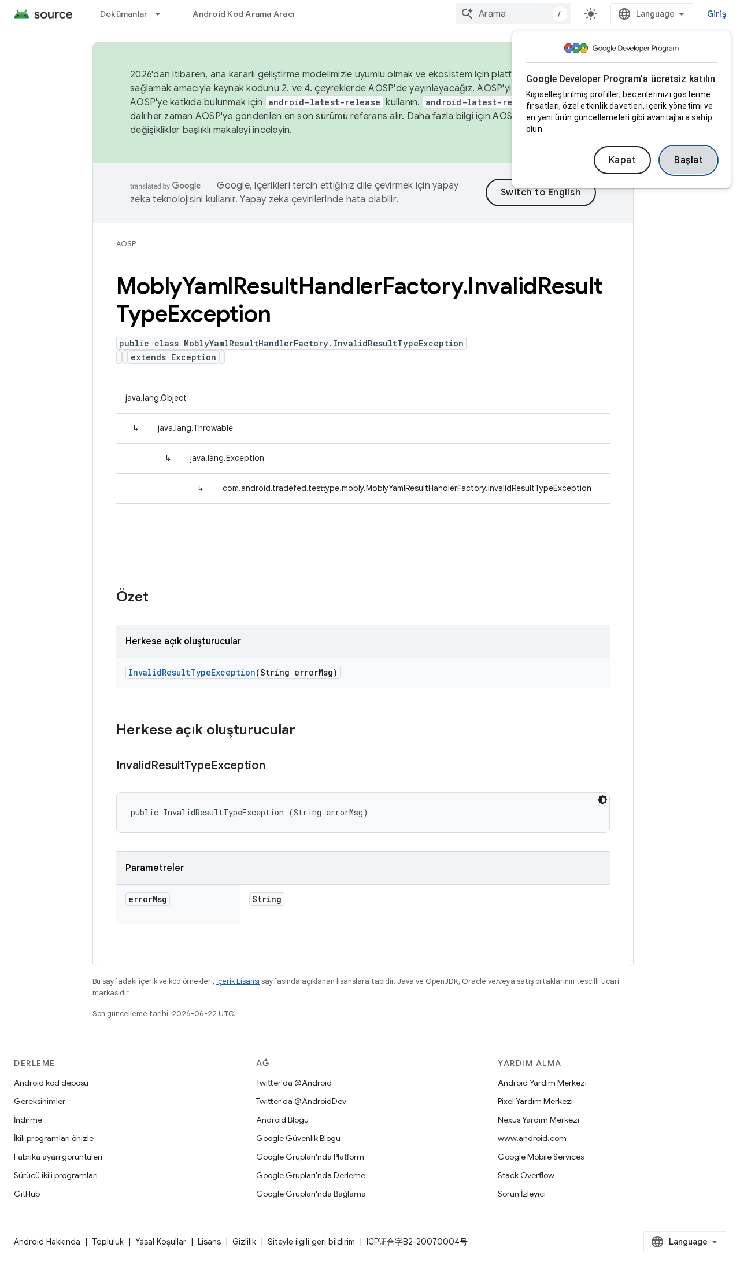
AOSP (126, 244)
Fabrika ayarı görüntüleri (58, 1156)
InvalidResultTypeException (192, 672)
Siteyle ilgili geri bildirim (311, 1241)
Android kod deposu (51, 1082)
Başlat (688, 160)
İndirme (28, 1119)
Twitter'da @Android (294, 1082)
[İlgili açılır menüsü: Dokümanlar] (163, 14)
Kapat (623, 160)
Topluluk (108, 1241)
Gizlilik (244, 1241)
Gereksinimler (39, 1101)
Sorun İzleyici (522, 1194)
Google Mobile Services (541, 1156)
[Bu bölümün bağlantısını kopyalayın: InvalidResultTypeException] (276, 766)
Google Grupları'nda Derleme (310, 1175)
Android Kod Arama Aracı (243, 14)
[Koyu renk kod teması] (602, 800)
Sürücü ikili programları (56, 1175)
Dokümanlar (124, 14)
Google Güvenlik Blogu (298, 1138)
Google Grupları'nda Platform (310, 1156)
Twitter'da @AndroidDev (301, 1101)
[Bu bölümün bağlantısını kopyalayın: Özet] (160, 598)
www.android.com (532, 1138)
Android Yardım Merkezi (542, 1082)
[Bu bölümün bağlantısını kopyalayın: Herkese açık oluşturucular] (307, 731)
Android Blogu (282, 1119)
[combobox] (513, 13)
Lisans (209, 1241)
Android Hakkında (47, 1241)
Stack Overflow (526, 1175)
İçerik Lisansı (238, 981)
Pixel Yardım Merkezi (535, 1101)
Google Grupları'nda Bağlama (311, 1194)
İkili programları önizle (54, 1138)
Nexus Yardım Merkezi (538, 1119)
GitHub (27, 1194)
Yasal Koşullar (160, 1241)
